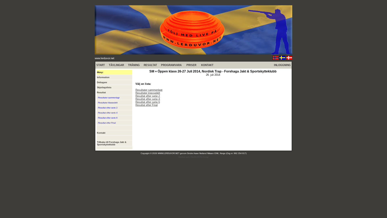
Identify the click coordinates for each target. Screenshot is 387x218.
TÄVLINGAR (116, 65)
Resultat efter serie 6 (147, 102)
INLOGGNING (282, 65)
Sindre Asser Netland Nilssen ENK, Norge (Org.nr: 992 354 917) (217, 153)
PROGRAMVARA (171, 65)
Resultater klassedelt (147, 92)
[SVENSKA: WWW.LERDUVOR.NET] (282, 58)
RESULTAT (150, 65)
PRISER (191, 65)
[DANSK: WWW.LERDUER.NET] (289, 58)
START (100, 65)
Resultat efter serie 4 (147, 99)
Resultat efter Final (146, 105)
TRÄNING (134, 65)
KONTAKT (207, 65)
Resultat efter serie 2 (147, 95)
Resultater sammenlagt (148, 89)
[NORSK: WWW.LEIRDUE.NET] (276, 58)
